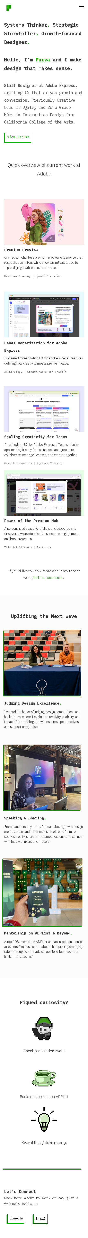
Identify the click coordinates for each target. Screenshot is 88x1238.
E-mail (40, 1218)
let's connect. (49, 577)
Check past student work (44, 1051)
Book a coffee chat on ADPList (44, 1096)
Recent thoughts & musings (44, 1142)
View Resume (18, 137)
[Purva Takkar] (9, 8)
